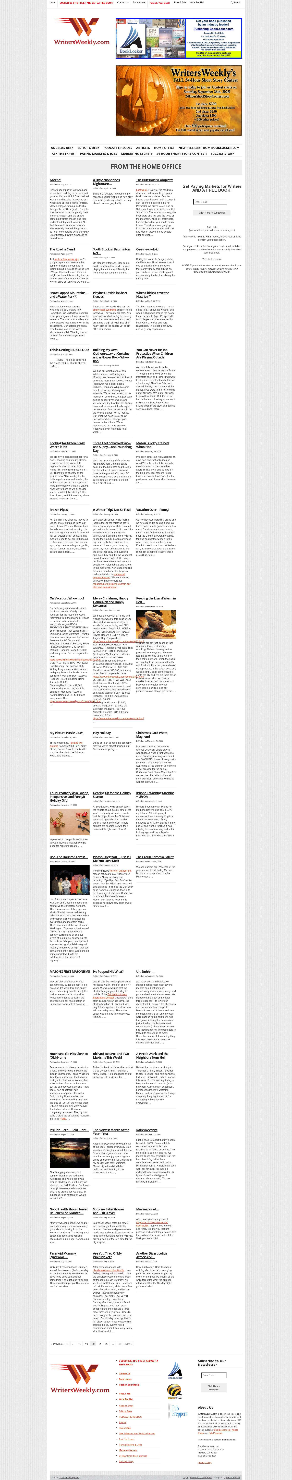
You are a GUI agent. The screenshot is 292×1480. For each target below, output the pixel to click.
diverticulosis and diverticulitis (108, 1270)
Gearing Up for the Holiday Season (112, 795)
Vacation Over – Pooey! (152, 510)
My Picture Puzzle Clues (66, 733)
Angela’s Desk (62, 148)
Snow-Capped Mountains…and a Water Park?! (69, 295)
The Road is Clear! (62, 249)
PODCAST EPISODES (117, 148)
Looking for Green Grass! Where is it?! (67, 445)
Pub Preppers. (216, 1433)
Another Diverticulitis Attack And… (151, 1255)
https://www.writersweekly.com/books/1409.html (75, 701)
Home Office (164, 148)
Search (236, 2)
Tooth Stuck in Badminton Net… (111, 251)
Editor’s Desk (88, 148)
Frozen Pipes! (59, 510)
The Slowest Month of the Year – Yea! (111, 1132)
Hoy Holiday (102, 733)
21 (100, 1343)
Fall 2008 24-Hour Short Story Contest (110, 996)
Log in (185, 1477)
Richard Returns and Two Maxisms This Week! (111, 1056)
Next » (128, 1343)
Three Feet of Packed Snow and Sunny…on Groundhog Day (112, 447)
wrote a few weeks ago (66, 259)
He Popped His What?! (108, 971)
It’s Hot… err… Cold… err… (69, 1130)
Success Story (222, 154)
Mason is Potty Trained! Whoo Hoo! (152, 445)
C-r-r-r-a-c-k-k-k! (147, 249)
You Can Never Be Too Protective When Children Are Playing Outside (154, 353)
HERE (63, 1118)
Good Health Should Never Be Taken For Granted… (69, 1211)
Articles (143, 148)
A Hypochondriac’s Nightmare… (106, 182)
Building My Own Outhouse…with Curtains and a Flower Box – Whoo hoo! (111, 355)
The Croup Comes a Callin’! (155, 857)
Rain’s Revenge (146, 1130)
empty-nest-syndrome (104, 309)
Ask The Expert (64, 154)
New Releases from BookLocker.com (208, 148)
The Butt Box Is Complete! (154, 180)
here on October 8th (120, 870)
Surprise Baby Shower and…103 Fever (108, 1211)
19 (86, 1343)
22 (106, 1343)
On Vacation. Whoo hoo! (67, 598)
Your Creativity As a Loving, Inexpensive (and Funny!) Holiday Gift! (69, 797)
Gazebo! (55, 180)
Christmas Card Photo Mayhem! (151, 735)
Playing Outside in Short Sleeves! (110, 295)
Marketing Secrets (136, 154)
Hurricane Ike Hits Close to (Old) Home (69, 1056)
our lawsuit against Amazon (109, 575)
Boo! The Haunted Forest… (69, 857)
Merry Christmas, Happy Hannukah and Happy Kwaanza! (110, 602)
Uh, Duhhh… (145, 971)
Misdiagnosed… (147, 1209)
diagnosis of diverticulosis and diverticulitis (152, 1224)
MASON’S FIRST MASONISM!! (70, 971)
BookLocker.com (222, 1429)
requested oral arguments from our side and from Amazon (111, 585)
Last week (141, 189)
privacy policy (205, 1462)
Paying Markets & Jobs (98, 154)
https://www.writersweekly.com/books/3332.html (75, 659)
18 (79, 1343)
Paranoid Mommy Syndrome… (63, 1255)
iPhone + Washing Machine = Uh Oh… (155, 795)
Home (52, 2)
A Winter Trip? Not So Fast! (111, 510)
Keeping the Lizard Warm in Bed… (156, 600)
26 (120, 1343)
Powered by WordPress (201, 1477)
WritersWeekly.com (69, 1477)
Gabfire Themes (233, 1477)
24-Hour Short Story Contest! (181, 154)
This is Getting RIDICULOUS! (69, 350)
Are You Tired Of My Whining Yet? (107, 1255)
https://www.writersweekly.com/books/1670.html (118, 641)
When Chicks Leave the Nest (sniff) (152, 295)
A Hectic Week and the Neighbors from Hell (152, 1056)
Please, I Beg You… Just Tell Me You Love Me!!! (112, 859)
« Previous (57, 1343)
